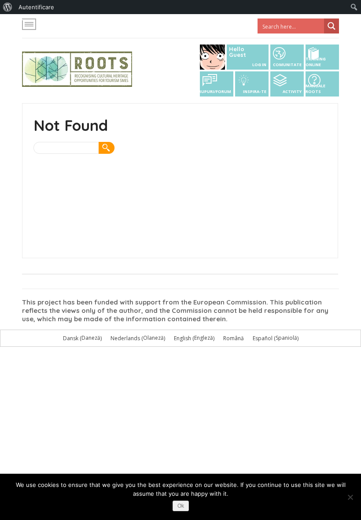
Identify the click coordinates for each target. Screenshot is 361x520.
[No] (350, 497)
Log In (259, 64)
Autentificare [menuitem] (36, 7)
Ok (180, 506)
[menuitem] (7, 7)
